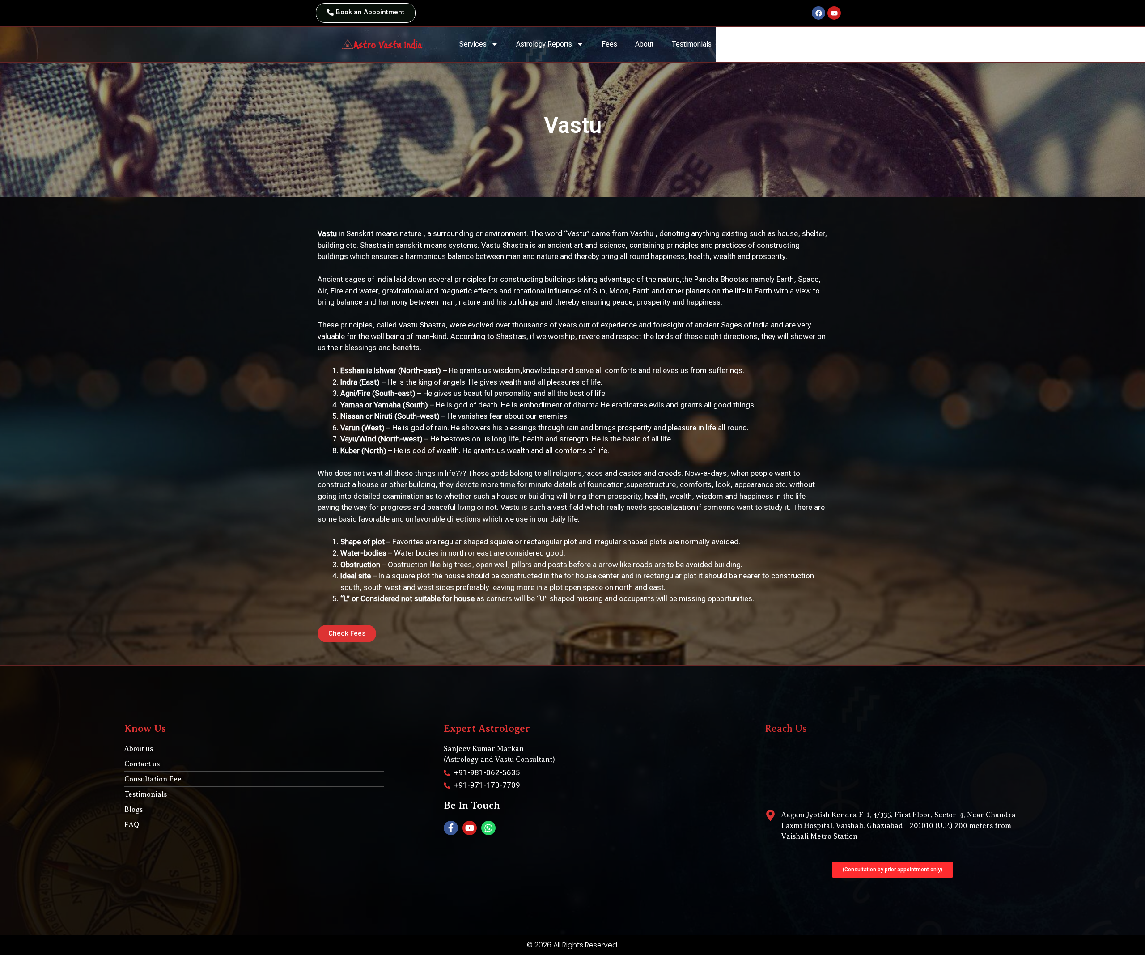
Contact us (778, 44)
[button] (892, 870)
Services (473, 44)
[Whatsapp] (488, 828)
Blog (736, 44)
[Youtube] (834, 13)
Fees (609, 44)
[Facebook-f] (451, 828)
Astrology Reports (544, 44)
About (644, 44)
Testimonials (691, 44)
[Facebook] (818, 13)
